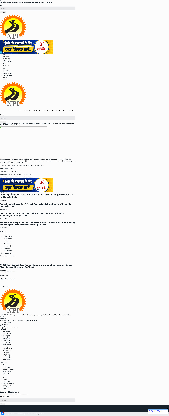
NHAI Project (7, 241)
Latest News (6, 373)
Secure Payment (7, 371)
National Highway (8, 236)
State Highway (8, 238)
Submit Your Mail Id (5, 397)
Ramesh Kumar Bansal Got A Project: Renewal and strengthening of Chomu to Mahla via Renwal (35, 205)
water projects (7, 248)
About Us (5, 63)
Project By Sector (7, 61)
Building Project (7, 58)
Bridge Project (7, 243)
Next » (7, 275)
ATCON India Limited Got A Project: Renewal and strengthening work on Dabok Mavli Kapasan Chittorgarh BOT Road (36, 266)
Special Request (8, 250)
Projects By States (7, 60)
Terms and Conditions (8, 369)
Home (4, 54)
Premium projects (8, 246)
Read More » (3, 200)
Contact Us (6, 65)
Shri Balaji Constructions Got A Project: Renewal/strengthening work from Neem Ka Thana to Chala (36, 196)
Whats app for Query (6, 193)
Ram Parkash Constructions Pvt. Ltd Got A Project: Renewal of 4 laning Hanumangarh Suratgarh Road (32, 214)
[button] (2, 1)
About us (5, 364)
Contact (5, 366)
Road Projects (6, 56)
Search (2, 5)
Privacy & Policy (7, 368)
